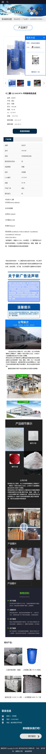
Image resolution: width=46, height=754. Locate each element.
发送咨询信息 (25, 131)
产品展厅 (25, 19)
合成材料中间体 (36, 19)
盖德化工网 (19, 751)
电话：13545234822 (12, 719)
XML (37, 748)
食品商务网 (28, 751)
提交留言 (32, 736)
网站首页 (17, 19)
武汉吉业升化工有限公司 (26, 748)
